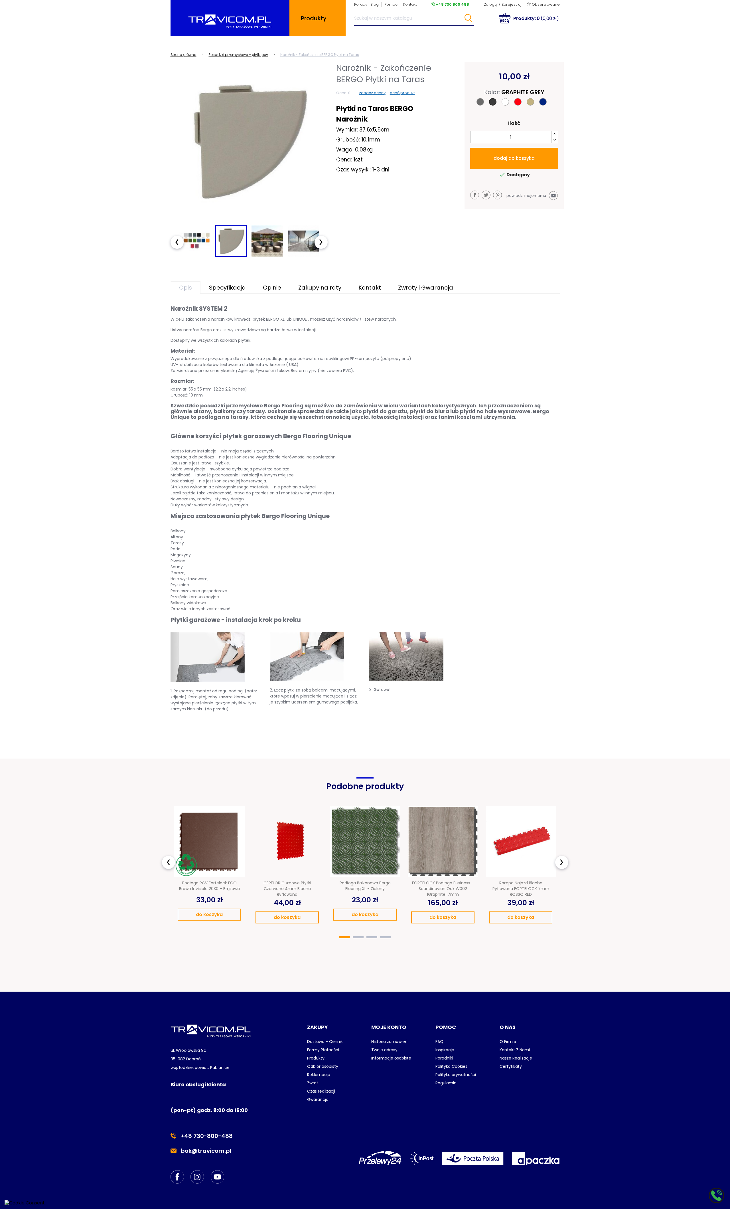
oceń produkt (402, 93)
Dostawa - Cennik (325, 1041)
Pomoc (391, 4)
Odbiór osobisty (322, 1066)
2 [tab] (358, 937)
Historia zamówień (389, 1041)
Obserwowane (545, 4)
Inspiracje (444, 1050)
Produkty (316, 1058)
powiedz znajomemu (531, 195)
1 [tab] (344, 937)
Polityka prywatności (455, 1074)
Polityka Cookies (451, 1066)
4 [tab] (385, 937)
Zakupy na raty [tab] (319, 288)
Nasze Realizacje (516, 1058)
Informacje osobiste (391, 1058)
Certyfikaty (511, 1066)
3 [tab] (371, 937)
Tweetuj (486, 195)
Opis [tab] (185, 288)
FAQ (439, 1041)
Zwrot (312, 1083)
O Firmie (508, 1041)
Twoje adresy (384, 1050)
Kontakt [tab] (369, 288)
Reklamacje (318, 1074)
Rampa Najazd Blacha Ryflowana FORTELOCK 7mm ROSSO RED (520, 888)
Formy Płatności (323, 1050)
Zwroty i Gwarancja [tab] (425, 288)
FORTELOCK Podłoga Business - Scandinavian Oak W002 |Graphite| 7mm (443, 888)
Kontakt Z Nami (515, 1050)
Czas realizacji (321, 1091)
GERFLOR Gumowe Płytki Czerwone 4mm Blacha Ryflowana (287, 888)
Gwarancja (317, 1099)
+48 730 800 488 (452, 4)
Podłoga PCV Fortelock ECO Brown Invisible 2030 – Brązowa (209, 885)
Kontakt (410, 4)
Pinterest (497, 195)
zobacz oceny (372, 93)
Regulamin (446, 1083)
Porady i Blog (366, 4)
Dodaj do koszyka (514, 158)
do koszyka (209, 914)
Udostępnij (475, 195)
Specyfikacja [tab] (227, 288)
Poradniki (444, 1058)
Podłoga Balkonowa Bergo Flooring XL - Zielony (365, 885)
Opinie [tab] (272, 288)
